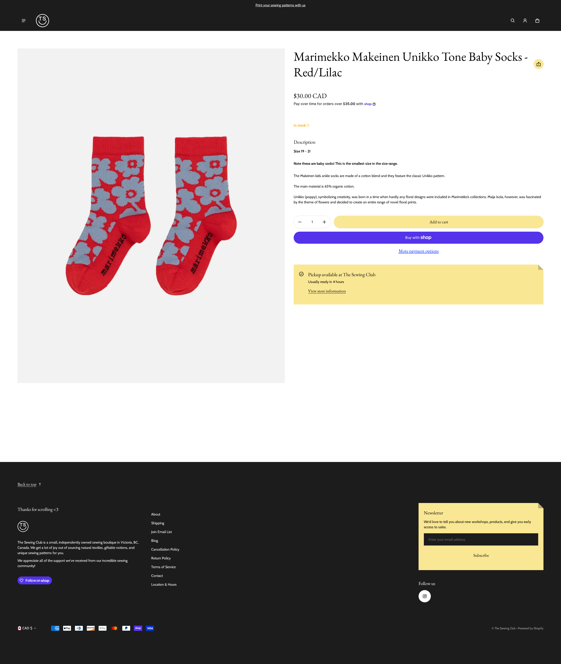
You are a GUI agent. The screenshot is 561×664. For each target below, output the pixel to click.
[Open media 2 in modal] (151, 215)
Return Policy (161, 558)
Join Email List (161, 532)
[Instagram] (425, 596)
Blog (154, 541)
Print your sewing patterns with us (280, 5)
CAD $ (27, 628)
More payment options (419, 251)
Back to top (27, 484)
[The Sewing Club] (42, 20)
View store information (327, 291)
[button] (513, 20)
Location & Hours (164, 584)
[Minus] (300, 222)
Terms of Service (163, 567)
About (155, 514)
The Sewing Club (505, 628)
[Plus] (324, 222)
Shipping (157, 523)
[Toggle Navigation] (24, 20)
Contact (157, 576)
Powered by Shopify (530, 628)
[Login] (525, 20)
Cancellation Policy (165, 549)
